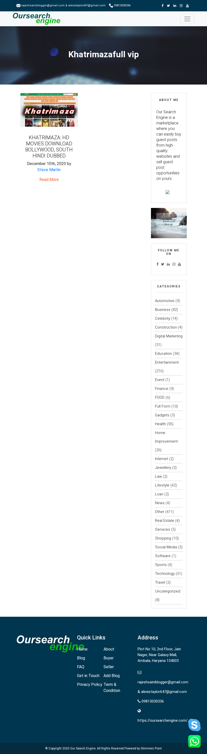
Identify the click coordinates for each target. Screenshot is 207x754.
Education (163, 353)
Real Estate (164, 520)
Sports (161, 564)
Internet (161, 458)
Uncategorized (167, 591)
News (160, 503)
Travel (160, 582)
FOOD (160, 397)
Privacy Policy (89, 684)
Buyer (109, 658)
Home (82, 649)
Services (162, 529)
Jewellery (163, 467)
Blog (81, 658)
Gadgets (162, 415)
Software (163, 556)
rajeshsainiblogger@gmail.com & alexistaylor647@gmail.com (63, 5)
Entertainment (167, 362)
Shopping (163, 538)
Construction (166, 327)
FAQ (80, 666)
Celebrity (162, 318)
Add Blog (112, 675)
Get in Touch (88, 675)
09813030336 (122, 5)
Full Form (162, 406)
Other (159, 511)
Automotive (164, 301)
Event (159, 380)
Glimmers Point (151, 748)
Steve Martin (49, 169)
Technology (165, 573)
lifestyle (162, 485)
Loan (159, 494)
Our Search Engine (82, 748)
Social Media (166, 547)
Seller (109, 666)
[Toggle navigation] (187, 19)
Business (162, 309)
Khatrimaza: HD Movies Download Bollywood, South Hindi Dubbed (49, 146)
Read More (49, 179)
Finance (161, 388)
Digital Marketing (169, 336)
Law (158, 476)
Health (160, 424)
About (109, 649)
